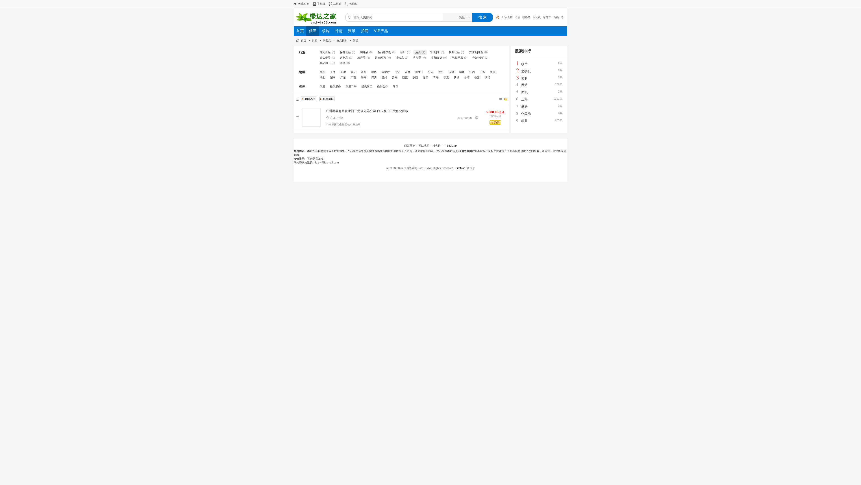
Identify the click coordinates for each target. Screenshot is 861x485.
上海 (332, 72)
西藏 (405, 77)
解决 (524, 106)
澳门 (487, 77)
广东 (343, 77)
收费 (524, 64)
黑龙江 (419, 72)
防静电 (526, 17)
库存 (395, 86)
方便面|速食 (476, 52)
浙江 (441, 72)
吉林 (407, 72)
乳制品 (417, 57)
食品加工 (325, 63)
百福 (556, 17)
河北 (363, 72)
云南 (394, 77)
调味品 (364, 52)
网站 (524, 85)
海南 (363, 77)
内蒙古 (386, 72)
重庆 (353, 72)
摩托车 (547, 17)
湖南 (332, 77)
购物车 (353, 3)
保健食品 (345, 52)
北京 (322, 72)
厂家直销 (507, 17)
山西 (374, 72)
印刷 (517, 17)
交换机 (526, 71)
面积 (524, 92)
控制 (524, 78)
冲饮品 (400, 57)
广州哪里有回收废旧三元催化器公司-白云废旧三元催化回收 (367, 111)
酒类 (355, 40)
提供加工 (366, 86)
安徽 (451, 72)
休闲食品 (325, 52)
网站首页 (409, 145)
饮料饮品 (454, 52)
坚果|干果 (457, 57)
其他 (342, 63)
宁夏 (446, 77)
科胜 (524, 121)
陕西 (415, 77)
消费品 (327, 40)
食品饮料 (342, 40)
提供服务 (335, 86)
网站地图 (423, 145)
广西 (353, 77)
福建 (462, 72)
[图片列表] (501, 99)
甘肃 (425, 77)
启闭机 (537, 17)
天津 (343, 72)
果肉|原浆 (380, 57)
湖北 (322, 77)
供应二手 (351, 86)
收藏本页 (303, 3)
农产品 (361, 57)
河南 (493, 72)
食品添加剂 (384, 52)
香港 (477, 77)
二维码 (337, 3)
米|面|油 (434, 52)
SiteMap (452, 145)
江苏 (431, 72)
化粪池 (526, 113)
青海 (436, 77)
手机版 (321, 3)
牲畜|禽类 (436, 57)
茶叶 (403, 52)
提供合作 (382, 86)
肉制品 (344, 57)
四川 (374, 77)
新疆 (456, 77)
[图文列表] (506, 99)
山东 (482, 72)
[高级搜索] (496, 17)
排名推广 (438, 145)
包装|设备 (478, 57)
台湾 (467, 77)
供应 (314, 40)
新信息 (471, 168)
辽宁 (397, 72)
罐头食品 (325, 57)
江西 (472, 72)
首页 (303, 40)
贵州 (384, 77)
